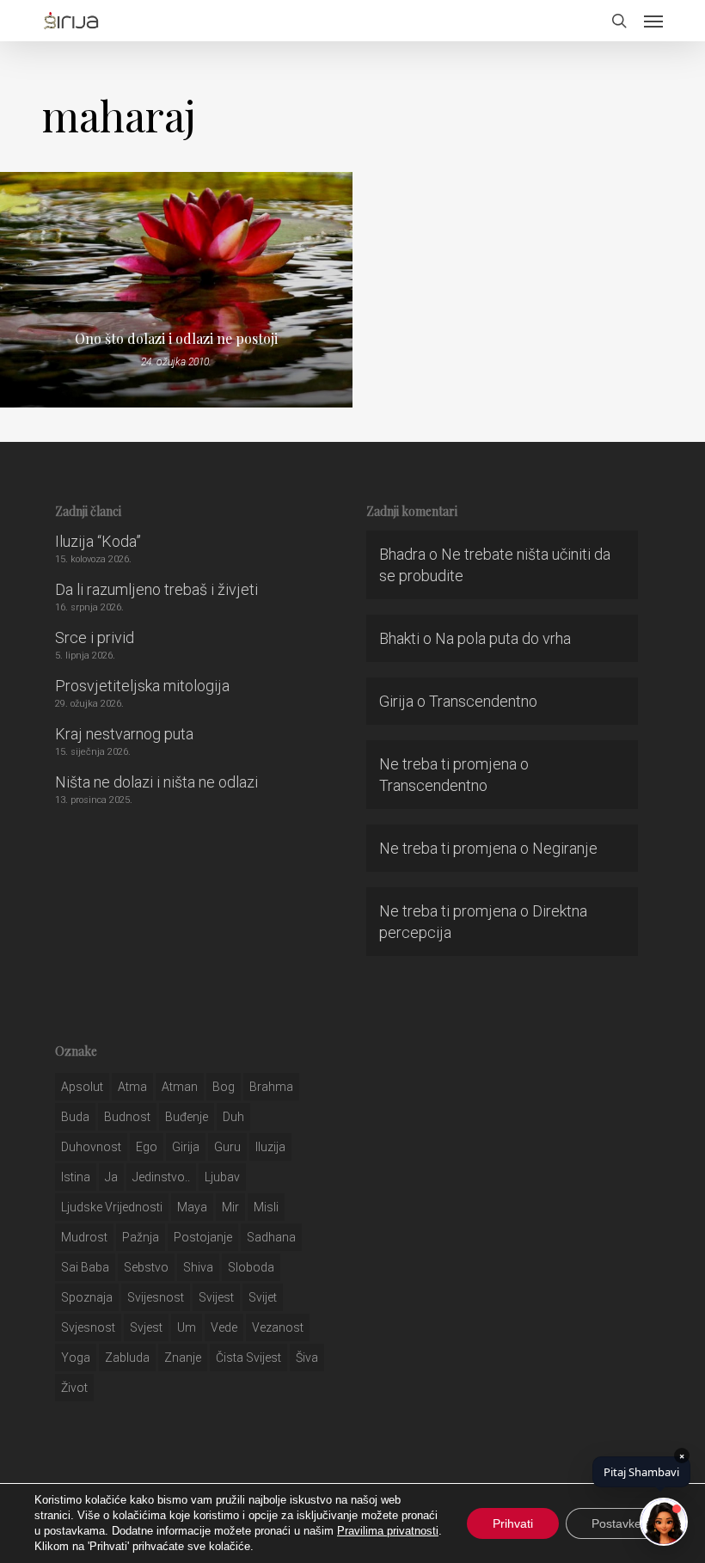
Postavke (616, 1523)
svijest (216, 1297)
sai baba (85, 1267)
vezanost (277, 1327)
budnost (127, 1117)
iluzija (270, 1147)
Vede (224, 1327)
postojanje (203, 1237)
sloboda (251, 1267)
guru (227, 1147)
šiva (307, 1357)
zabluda (127, 1357)
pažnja (140, 1237)
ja (111, 1177)
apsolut (82, 1087)
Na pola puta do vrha (503, 638)
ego (146, 1147)
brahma (271, 1087)
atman (180, 1087)
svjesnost (88, 1327)
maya (192, 1207)
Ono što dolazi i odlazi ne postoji (176, 338)
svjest (146, 1327)
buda (75, 1117)
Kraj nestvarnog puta (124, 734)
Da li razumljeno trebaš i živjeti (156, 589)
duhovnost (91, 1147)
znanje (182, 1357)
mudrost (84, 1237)
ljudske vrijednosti (111, 1207)
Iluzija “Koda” (98, 541)
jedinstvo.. (161, 1177)
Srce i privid (94, 637)
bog (223, 1087)
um (186, 1327)
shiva (198, 1267)
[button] (653, 20)
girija (185, 1147)
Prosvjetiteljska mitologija (142, 686)
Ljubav (222, 1177)
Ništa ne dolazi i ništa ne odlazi (156, 782)
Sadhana (271, 1237)
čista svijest (248, 1357)
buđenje (186, 1117)
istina (75, 1177)
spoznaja (87, 1297)
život (74, 1387)
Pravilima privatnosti (387, 1530)
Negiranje (565, 848)
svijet (262, 1297)
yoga (75, 1357)
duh (233, 1117)
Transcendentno (483, 701)
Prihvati (513, 1523)
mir (230, 1207)
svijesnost (155, 1297)
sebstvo (146, 1267)
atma (132, 1087)
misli (266, 1207)
